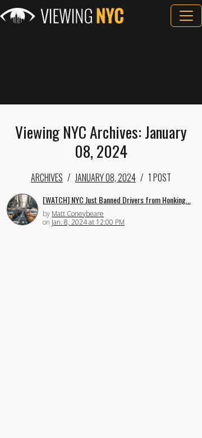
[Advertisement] (101, 65)
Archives (47, 177)
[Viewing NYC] (61, 16)
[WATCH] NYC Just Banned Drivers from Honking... (117, 200)
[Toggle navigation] (186, 15)
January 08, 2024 (105, 177)
